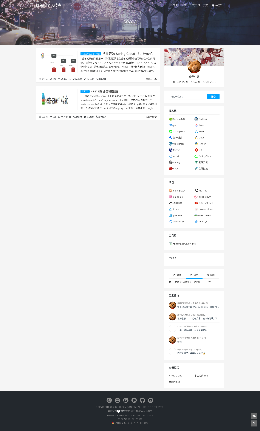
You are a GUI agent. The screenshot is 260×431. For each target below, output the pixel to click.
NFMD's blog (175, 375)
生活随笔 (203, 168)
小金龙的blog (201, 375)
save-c (208, 215)
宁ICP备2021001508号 (130, 419)
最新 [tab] (179, 274)
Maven (176, 150)
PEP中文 (202, 221)
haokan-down (205, 209)
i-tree (176, 209)
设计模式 (177, 137)
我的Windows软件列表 (184, 243)
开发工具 (194, 5)
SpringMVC (179, 119)
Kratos (120, 415)
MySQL (202, 131)
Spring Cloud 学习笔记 (90, 54)
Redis (176, 168)
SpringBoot (179, 131)
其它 (206, 5)
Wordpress (178, 143)
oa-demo (178, 196)
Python (202, 143)
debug (176, 162)
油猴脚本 (177, 203)
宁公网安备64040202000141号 (131, 423)
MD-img (202, 190)
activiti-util (178, 221)
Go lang (202, 119)
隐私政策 (217, 5)
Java (201, 125)
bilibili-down (204, 196)
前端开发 (203, 162)
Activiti (176, 156)
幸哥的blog (174, 381)
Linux (201, 137)
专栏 (183, 5)
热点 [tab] (195, 274)
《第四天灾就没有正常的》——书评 (191, 281)
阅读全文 (150, 79)
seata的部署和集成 (104, 91)
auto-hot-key (205, 203)
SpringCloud (205, 156)
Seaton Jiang (144, 415)
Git (200, 150)
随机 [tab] (212, 274)
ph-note (177, 215)
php (175, 125)
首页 (175, 5)
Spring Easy (179, 190)
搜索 (213, 96)
